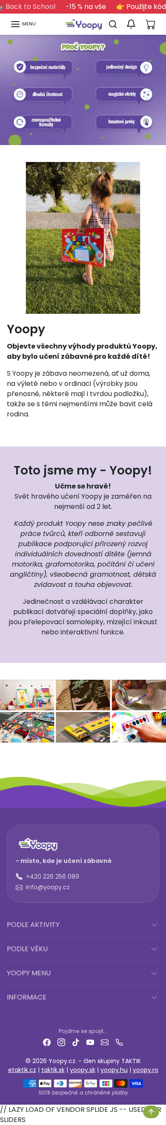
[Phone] (119, 1042)
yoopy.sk (82, 1070)
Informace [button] (26, 997)
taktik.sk (53, 1070)
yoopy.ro (145, 1070)
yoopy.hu (114, 1070)
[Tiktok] (76, 1042)
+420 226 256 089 (52, 876)
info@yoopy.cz (48, 887)
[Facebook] (47, 1042)
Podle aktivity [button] (33, 925)
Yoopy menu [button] (29, 973)
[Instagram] (61, 1042)
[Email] (104, 1042)
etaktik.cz (22, 1070)
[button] (23, 24)
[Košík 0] (150, 24)
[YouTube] (90, 1042)
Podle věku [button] (27, 949)
